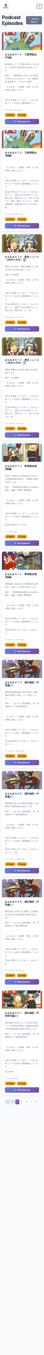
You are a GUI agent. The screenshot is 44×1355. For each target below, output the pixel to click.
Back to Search (35, 20)
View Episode (23, 121)
